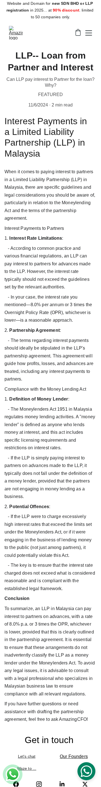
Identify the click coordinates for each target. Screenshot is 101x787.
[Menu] (88, 32)
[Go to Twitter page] (85, 784)
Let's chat (26, 756)
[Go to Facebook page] (16, 784)
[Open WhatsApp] (86, 771)
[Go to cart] (78, 33)
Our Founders (74, 756)
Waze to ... (26, 768)
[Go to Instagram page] (39, 784)
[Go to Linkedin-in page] (62, 784)
